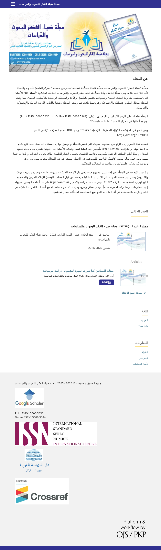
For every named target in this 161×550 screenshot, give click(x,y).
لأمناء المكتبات (140, 363)
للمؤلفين (143, 358)
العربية (144, 320)
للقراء (145, 352)
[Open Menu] (13, 4)
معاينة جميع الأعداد (132, 292)
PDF (105, 282)
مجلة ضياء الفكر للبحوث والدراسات (39, 4)
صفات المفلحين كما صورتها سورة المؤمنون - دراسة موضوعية (78, 270)
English (143, 326)
